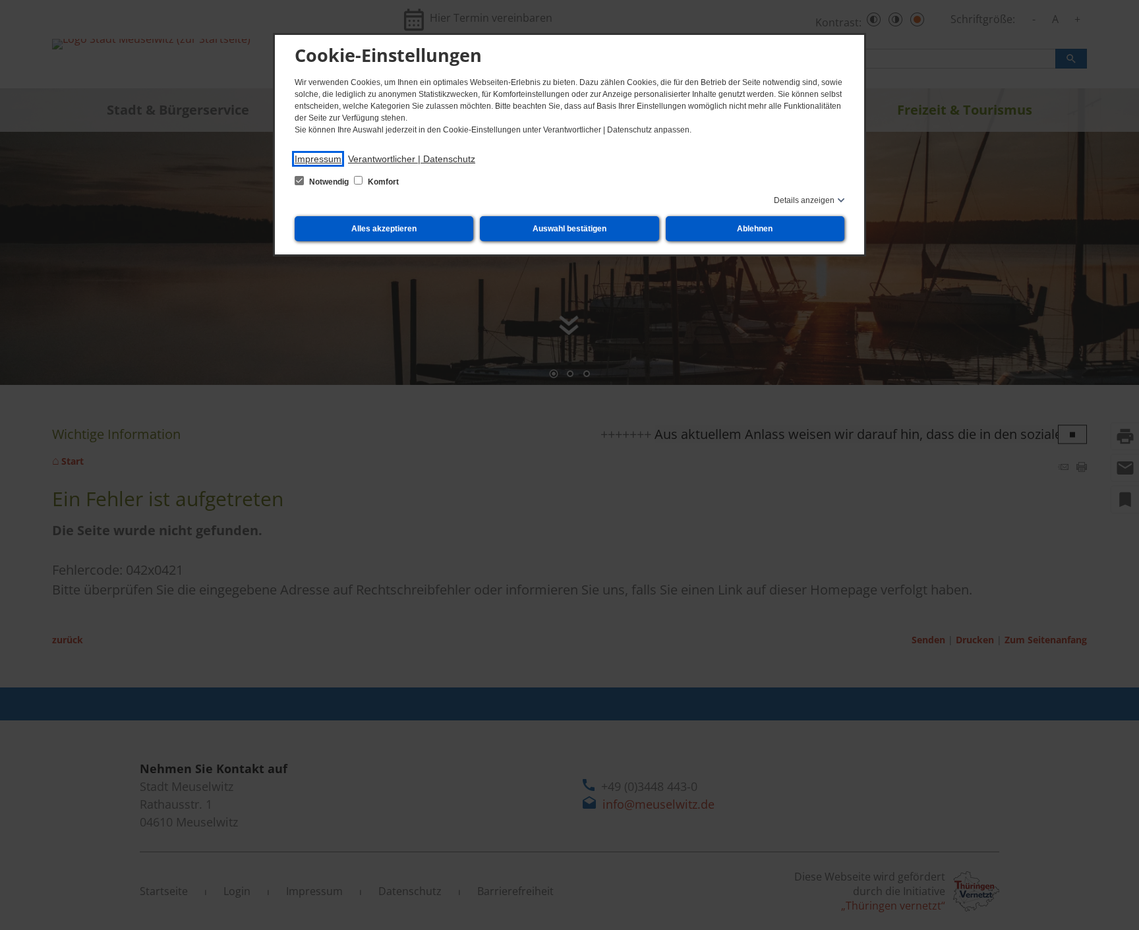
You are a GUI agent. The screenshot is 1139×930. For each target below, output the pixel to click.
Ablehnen (755, 228)
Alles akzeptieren (384, 228)
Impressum (318, 159)
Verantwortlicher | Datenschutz (411, 159)
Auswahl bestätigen (569, 228)
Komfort (382, 182)
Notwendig (329, 182)
